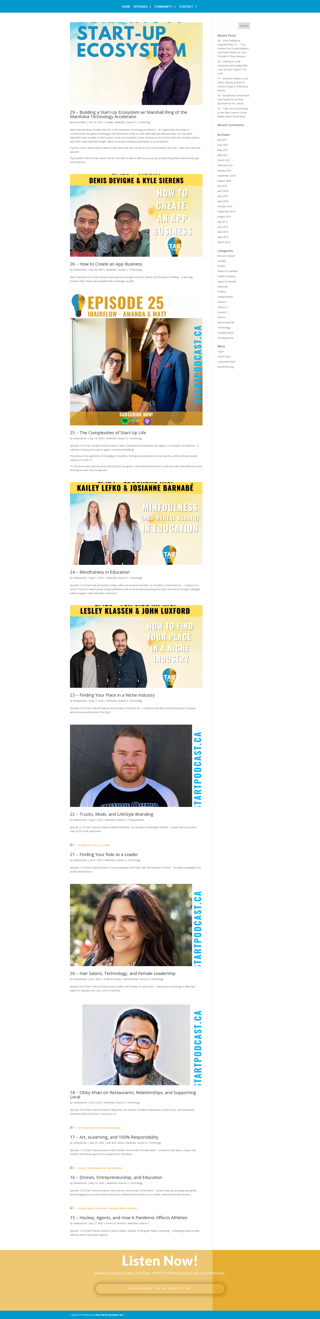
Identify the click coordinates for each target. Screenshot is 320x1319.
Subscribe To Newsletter (160, 1288)
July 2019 (222, 221)
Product (222, 291)
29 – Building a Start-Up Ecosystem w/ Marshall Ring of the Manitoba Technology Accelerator (128, 114)
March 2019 (224, 242)
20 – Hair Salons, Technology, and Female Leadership (123, 973)
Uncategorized (225, 337)
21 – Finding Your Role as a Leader (104, 854)
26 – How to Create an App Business (106, 264)
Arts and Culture (115, 1142)
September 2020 (226, 175)
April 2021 (223, 155)
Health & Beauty (112, 979)
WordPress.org (226, 366)
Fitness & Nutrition (116, 1223)
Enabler (109, 122)
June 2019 (223, 226)
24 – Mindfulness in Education (100, 572)
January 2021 (225, 170)
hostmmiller (79, 122)
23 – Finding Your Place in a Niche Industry (112, 695)
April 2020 (223, 201)
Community (163, 6)
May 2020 (223, 196)
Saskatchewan (130, 979)
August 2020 (224, 180)
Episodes (141, 6)
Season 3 (131, 122)
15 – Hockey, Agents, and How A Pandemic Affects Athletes (128, 1218)
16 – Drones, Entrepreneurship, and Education (116, 1177)
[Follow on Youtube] (179, 1303)
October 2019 (225, 206)
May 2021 (223, 150)
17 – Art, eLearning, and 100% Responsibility (114, 1137)
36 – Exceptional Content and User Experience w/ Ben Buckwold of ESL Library (233, 99)
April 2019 (223, 237)
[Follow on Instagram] (170, 1303)
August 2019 (224, 216)
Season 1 (223, 301)
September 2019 (226, 211)
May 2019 (223, 231)
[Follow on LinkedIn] (160, 1303)
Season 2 (123, 269)
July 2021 (222, 139)
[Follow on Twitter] (150, 1303)
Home (126, 6)
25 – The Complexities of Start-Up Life (108, 433)
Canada (222, 261)
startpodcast (80, 269)
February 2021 (225, 165)
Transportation (136, 819)
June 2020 (223, 190)
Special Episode (226, 322)
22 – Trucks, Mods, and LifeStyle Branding (111, 814)
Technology (144, 122)
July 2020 (222, 185)
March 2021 (224, 160)
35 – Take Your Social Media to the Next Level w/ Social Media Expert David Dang (233, 112)
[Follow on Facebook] (140, 1303)
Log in (221, 351)
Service (221, 317)
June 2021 (223, 144)
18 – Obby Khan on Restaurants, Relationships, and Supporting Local (133, 1094)
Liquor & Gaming (227, 281)
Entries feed (224, 356)
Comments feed (226, 361)
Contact (186, 6)
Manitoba (120, 122)
